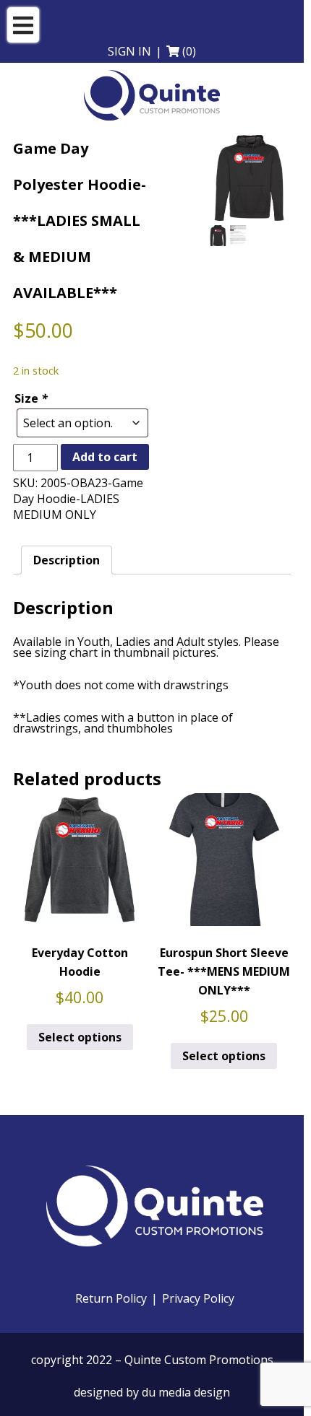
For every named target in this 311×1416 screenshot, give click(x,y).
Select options (80, 1037)
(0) (189, 51)
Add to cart (104, 457)
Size (31, 398)
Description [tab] (66, 560)
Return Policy (111, 1298)
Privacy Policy (198, 1298)
